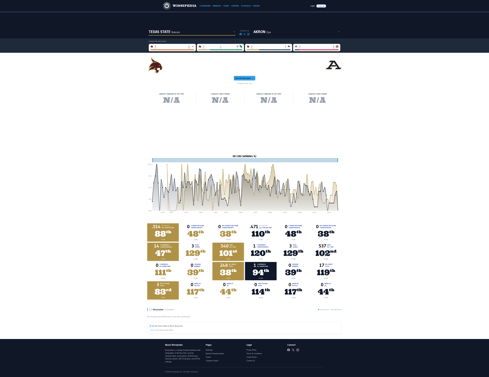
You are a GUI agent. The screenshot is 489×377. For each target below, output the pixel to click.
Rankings (209, 350)
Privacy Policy (251, 350)
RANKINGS (217, 6)
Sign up (321, 6)
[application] (244, 186)
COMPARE (235, 6)
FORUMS (256, 6)
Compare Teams (212, 360)
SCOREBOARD (205, 6)
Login (312, 6)
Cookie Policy (252, 357)
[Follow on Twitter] (244, 34)
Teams (208, 357)
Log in (152, 330)
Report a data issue (245, 83)
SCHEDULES (246, 6)
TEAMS (226, 6)
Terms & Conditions (254, 353)
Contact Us (251, 360)
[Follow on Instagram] (248, 34)
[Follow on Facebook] (241, 34)
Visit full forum (336, 309)
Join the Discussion (243, 78)
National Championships (215, 353)
